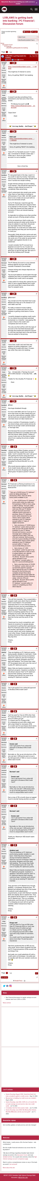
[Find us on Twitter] (4, 986)
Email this (21, 59)
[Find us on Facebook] (7, 986)
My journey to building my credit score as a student (21, 1098)
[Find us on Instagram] (10, 986)
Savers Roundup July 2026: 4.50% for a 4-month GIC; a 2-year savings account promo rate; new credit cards (21, 1104)
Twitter (15, 59)
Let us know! (13, 1164)
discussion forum (22, 1155)
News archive (7, 1003)
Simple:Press (18, 980)
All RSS (5, 977)
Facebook (9, 59)
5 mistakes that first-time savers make (17, 1108)
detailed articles (7, 1157)
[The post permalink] (11, 63)
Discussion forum (7, 44)
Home (2, 43)
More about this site (9, 1167)
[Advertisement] (19, 1026)
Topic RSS (34, 56)
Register (27, 31)
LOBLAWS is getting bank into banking (17, 48)
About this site (23, 1177)
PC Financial (7, 46)
